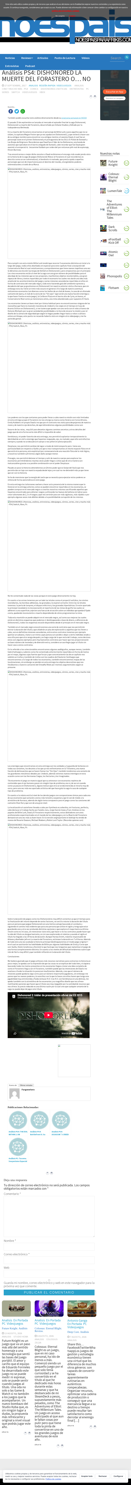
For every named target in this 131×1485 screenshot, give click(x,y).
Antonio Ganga (77, 1320)
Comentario (12, 1193)
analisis (79, 85)
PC (87, 88)
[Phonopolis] (102, 276)
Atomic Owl (113, 253)
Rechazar (103, 1476)
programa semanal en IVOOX (74, 118)
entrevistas (77, 88)
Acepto (72, 16)
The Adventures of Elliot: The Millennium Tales (114, 209)
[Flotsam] (102, 288)
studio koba (21, 1336)
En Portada (20, 1320)
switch (16, 92)
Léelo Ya (5, 1432)
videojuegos (29, 92)
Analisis (33, 85)
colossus (52, 1339)
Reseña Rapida (47, 85)
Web (6, 1267)
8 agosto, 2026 (45, 1335)
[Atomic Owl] (103, 253)
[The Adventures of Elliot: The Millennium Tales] (102, 209)
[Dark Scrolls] (103, 228)
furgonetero (28, 1089)
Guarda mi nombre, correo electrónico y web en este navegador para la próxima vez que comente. (49, 1284)
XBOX (42, 92)
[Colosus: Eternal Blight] (103, 177)
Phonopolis (114, 276)
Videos (86, 58)
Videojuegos (64, 85)
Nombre (10, 1240)
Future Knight (113, 163)
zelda (38, 1342)
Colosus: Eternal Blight (114, 177)
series (5, 92)
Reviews (26, 58)
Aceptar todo (87, 1476)
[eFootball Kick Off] (103, 241)
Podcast (30, 66)
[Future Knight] (103, 163)
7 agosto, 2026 (78, 1336)
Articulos (42, 58)
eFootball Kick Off (114, 241)
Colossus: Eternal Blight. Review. (48, 1330)
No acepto (60, 16)
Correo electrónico (17, 1254)
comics (34, 88)
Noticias (10, 58)
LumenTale (115, 190)
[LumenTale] (103, 190)
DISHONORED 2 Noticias (54, 88)
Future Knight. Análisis (14, 1328)
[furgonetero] (14, 1093)
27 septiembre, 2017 (15, 85)
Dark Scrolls (112, 228)
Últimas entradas (26, 1085)
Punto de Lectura (64, 58)
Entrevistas (12, 66)
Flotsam (113, 287)
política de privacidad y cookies (65, 11)
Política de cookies (53, 1479)
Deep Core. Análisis (78, 1331)
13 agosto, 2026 (13, 1333)
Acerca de (13, 1085)
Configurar (118, 1476)
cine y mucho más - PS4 (15, 88)
